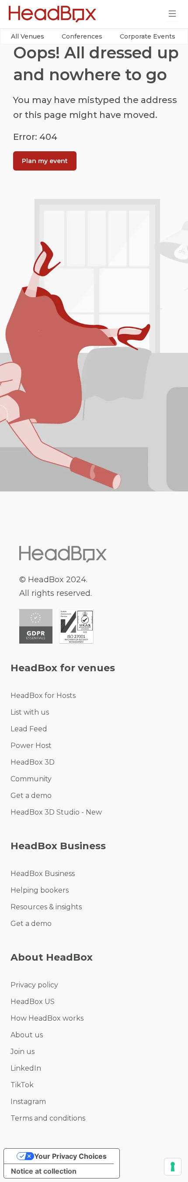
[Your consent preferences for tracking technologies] (172, 1166)
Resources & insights (46, 907)
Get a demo (31, 795)
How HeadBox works (47, 1018)
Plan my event (45, 161)
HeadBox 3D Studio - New (56, 812)
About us (26, 1035)
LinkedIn (25, 1068)
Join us (22, 1051)
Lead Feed (28, 729)
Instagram (28, 1101)
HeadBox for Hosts (43, 695)
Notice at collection (44, 1171)
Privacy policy (34, 985)
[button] (27, 36)
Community (31, 779)
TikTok (22, 1085)
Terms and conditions (47, 1118)
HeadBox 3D (32, 762)
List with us (29, 712)
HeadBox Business (42, 873)
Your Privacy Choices (70, 1156)
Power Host (31, 745)
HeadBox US (32, 1001)
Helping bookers (39, 890)
